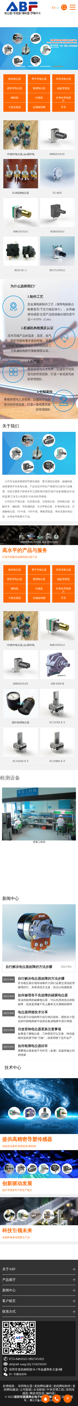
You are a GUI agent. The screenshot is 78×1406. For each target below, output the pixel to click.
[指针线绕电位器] (20, 703)
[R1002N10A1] (57, 212)
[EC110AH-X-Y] (20, 742)
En (54, 7)
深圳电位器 (25, 1386)
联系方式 (9, 1311)
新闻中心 (9, 1290)
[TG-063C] (57, 173)
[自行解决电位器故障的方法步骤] (39, 933)
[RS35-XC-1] (20, 251)
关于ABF (9, 1269)
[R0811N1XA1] (20, 212)
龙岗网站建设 (43, 1386)
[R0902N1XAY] (57, 135)
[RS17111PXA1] (57, 251)
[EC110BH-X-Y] (57, 742)
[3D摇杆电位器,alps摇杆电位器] (20, 135)
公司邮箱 (26, 1389)
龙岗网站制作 (62, 1386)
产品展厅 (9, 1280)
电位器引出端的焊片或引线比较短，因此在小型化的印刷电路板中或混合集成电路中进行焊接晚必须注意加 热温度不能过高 (46, 1021)
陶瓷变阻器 (37, 1393)
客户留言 (9, 1301)
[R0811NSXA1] (57, 625)
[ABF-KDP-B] (57, 664)
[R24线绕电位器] (20, 173)
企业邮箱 (39, 1389)
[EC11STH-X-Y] (57, 703)
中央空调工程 (55, 1389)
